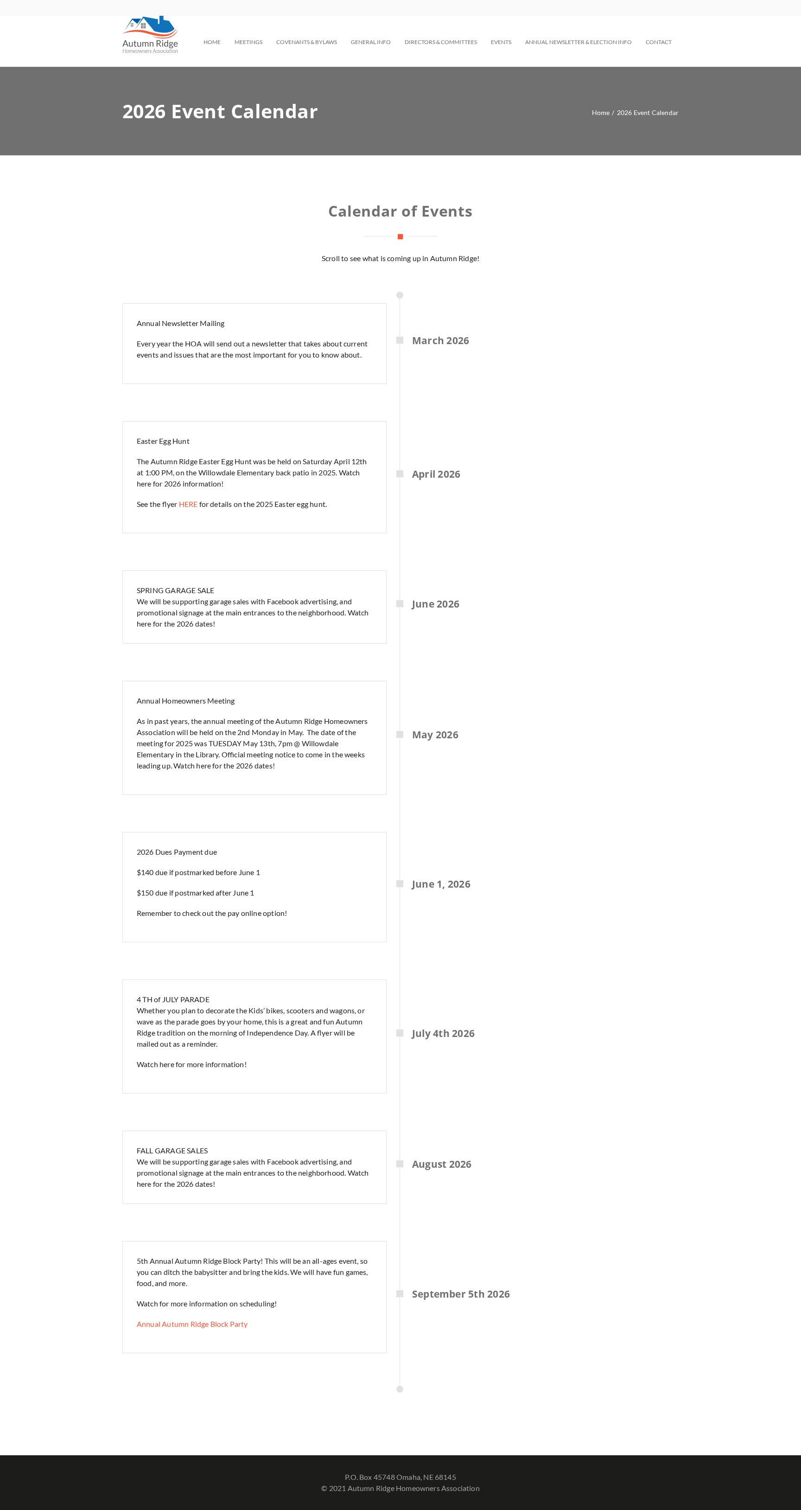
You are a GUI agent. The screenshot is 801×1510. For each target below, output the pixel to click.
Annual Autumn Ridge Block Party (192, 1323)
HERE (188, 503)
